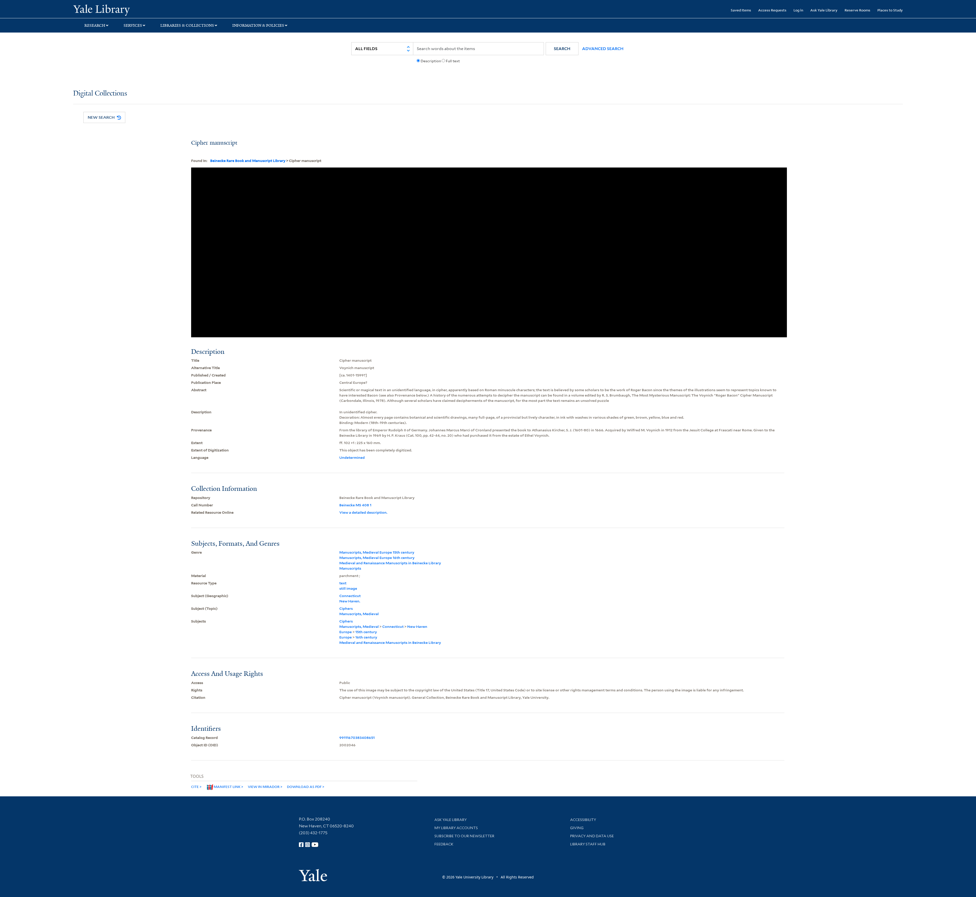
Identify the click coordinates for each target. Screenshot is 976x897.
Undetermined (352, 457)
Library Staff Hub (587, 844)
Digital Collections (100, 94)
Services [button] (133, 25)
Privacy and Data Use (592, 836)
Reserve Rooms (857, 10)
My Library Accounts (456, 828)
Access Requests (772, 10)
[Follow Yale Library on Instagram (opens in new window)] (307, 844)
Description (431, 61)
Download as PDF (304, 786)
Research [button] (94, 25)
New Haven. (349, 601)
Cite (195, 786)
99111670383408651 (357, 738)
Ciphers (346, 608)
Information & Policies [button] (258, 25)
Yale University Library (135, 9)
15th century (366, 632)
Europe (345, 632)
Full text (453, 61)
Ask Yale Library (823, 10)
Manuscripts (350, 568)
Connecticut (350, 596)
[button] (562, 48)
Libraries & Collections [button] (187, 25)
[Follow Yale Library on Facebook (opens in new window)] (301, 844)
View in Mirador (264, 786)
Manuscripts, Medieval (359, 614)
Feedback (443, 844)
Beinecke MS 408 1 (355, 505)
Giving (577, 828)
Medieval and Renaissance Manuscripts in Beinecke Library (390, 563)
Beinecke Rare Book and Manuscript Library (247, 161)
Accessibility (583, 820)
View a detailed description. (363, 512)
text (342, 583)
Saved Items (741, 10)
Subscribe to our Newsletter (464, 836)
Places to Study (890, 10)
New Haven (417, 627)
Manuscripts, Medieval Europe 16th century (377, 558)
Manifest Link (227, 786)
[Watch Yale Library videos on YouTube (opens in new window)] (315, 844)
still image (348, 588)
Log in (798, 10)
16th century (366, 637)
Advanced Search (602, 48)
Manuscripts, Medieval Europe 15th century (376, 552)
